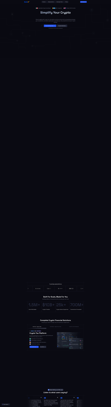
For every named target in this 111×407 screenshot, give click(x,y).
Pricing (66, 1)
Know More (42, 346)
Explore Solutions (62, 25)
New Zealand (6, 404)
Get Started (83, 1)
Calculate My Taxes (49, 25)
